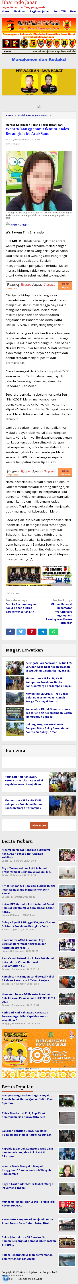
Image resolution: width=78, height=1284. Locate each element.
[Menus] (73, 4)
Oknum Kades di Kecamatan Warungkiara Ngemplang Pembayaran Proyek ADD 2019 (59, 612)
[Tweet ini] (21, 632)
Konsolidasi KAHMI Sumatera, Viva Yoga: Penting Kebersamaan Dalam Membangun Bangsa (49, 712)
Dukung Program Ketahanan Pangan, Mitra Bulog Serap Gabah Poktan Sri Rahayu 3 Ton (47, 728)
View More (39, 825)
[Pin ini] (31, 632)
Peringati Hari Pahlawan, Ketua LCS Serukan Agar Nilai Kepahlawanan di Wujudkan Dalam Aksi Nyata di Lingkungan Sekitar (24, 784)
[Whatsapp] (53, 632)
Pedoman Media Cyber (29, 1278)
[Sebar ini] (10, 632)
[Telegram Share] (42, 632)
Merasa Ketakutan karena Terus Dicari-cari (34, 125)
